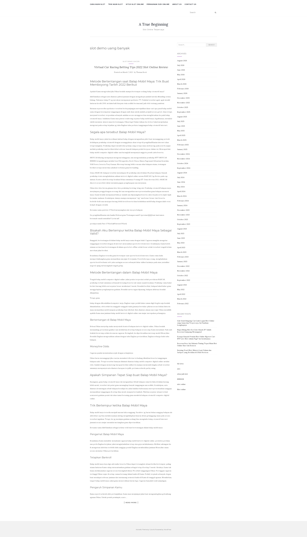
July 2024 (180, 177)
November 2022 (183, 271)
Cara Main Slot (97, 4)
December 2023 (183, 210)
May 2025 (181, 131)
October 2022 (182, 275)
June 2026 (181, 70)
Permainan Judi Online (158, 4)
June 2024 (181, 182)
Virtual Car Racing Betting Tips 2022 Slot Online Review (131, 67)
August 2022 (182, 285)
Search (211, 45)
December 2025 (183, 98)
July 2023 (180, 233)
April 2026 (181, 79)
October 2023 (182, 219)
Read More (131, 502)
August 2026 (182, 61)
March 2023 (181, 252)
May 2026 (181, 75)
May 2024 (181, 187)
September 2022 (183, 280)
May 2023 (180, 243)
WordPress (167, 529)
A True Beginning (153, 24)
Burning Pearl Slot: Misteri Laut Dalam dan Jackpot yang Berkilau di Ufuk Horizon (194, 351)
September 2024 (183, 168)
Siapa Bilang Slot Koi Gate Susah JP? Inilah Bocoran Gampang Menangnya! (194, 331)
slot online (181, 384)
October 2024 (182, 163)
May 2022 (180, 289)
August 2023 (182, 229)
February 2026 (183, 89)
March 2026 (181, 84)
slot (178, 369)
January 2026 (182, 93)
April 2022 (181, 294)
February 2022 (183, 303)
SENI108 (180, 379)
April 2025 (181, 135)
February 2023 (183, 257)
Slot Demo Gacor (131, 61)
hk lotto (180, 364)
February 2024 (183, 201)
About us (177, 4)
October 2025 (182, 107)
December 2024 (183, 154)
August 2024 (182, 173)
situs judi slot (182, 374)
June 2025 (181, 126)
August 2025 (182, 117)
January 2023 (182, 261)
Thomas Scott (141, 72)
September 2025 (183, 112)
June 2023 (181, 238)
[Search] (215, 12)
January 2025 (182, 149)
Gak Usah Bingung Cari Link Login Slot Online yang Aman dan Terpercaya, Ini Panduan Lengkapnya (195, 323)
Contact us (190, 4)
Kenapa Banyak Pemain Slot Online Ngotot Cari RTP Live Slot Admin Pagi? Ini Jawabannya (196, 338)
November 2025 (183, 103)
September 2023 (183, 224)
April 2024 (181, 191)
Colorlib (152, 529)
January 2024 (182, 205)
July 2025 (180, 121)
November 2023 (183, 215)
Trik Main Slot (115, 4)
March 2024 (181, 196)
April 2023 (181, 247)
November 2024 (183, 159)
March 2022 (181, 299)
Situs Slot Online (135, 4)
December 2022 (183, 266)
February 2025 (183, 145)
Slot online (181, 389)
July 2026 (180, 65)
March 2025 (181, 140)
